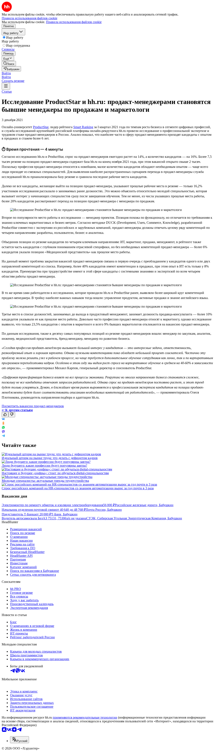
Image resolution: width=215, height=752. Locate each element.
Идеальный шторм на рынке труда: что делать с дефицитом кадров (50, 458)
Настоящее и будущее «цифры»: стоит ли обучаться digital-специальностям (55, 473)
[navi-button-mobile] (6, 86)
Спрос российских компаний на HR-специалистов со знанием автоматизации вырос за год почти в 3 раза (78, 488)
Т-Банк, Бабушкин (64, 514)
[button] (6, 73)
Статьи (7, 91)
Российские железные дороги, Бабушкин (144, 505)
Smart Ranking (83, 127)
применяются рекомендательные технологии (85, 717)
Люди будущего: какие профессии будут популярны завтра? (44, 465)
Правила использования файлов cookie (74, 22)
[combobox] (19, 739)
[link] (9, 63)
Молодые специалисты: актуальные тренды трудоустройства (45, 480)
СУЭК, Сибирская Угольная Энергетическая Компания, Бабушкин (134, 518)
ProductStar (40, 127)
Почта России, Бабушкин (104, 509)
